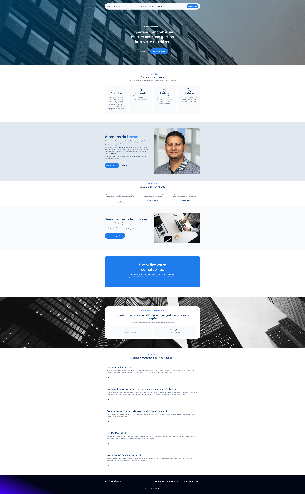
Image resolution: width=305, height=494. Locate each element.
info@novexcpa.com (130, 332)
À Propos (143, 51)
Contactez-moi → (112, 165)
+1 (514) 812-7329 (175, 332)
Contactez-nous (192, 6)
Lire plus (110, 377)
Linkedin (124, 165)
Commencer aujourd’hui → (114, 236)
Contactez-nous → (159, 51)
